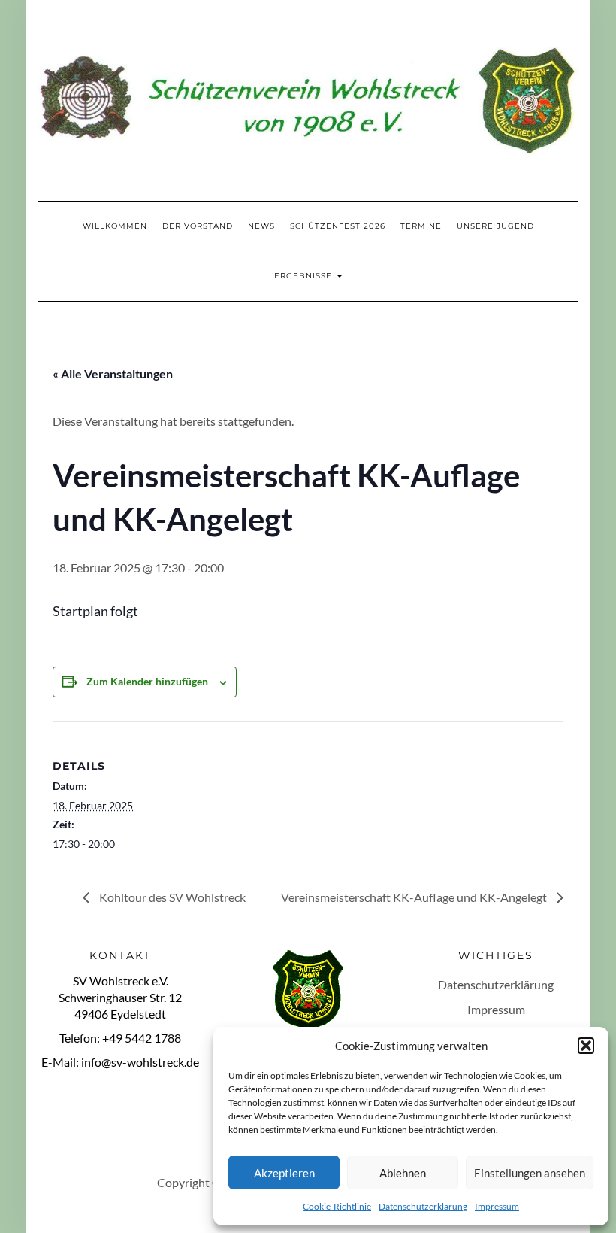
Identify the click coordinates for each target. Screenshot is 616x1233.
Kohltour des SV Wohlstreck (171, 897)
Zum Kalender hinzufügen (147, 681)
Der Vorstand (197, 226)
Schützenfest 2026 (337, 226)
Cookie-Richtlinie (337, 1206)
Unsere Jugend (495, 226)
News (261, 226)
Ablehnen (402, 1173)
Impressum (497, 1206)
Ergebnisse (304, 276)
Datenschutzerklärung (423, 1206)
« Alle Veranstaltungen (113, 373)
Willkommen (115, 226)
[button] (585, 1045)
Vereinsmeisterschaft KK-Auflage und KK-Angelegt (415, 897)
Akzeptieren (284, 1173)
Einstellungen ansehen (529, 1173)
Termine (421, 226)
